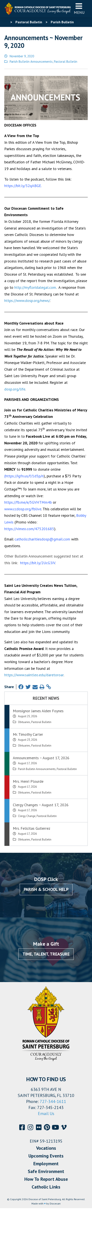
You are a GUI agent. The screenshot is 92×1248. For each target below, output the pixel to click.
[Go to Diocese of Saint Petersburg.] (6, 22)
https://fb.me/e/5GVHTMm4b (28, 502)
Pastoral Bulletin (65, 61)
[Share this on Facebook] (21, 687)
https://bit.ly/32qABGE (22, 185)
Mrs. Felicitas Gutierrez (31, 828)
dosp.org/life (14, 389)
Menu (79, 12)
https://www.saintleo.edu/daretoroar (34, 674)
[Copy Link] (48, 687)
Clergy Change (27, 816)
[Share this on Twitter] (28, 687)
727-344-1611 (53, 1101)
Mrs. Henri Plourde (28, 781)
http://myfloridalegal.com (35, 287)
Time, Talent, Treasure (46, 954)
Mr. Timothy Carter (28, 734)
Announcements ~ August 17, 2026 (41, 757)
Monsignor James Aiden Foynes (38, 710)
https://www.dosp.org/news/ (27, 300)
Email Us (46, 1113)
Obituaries (24, 722)
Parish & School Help (46, 889)
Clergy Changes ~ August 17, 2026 (40, 804)
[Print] (42, 687)
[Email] (35, 687)
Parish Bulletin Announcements (31, 61)
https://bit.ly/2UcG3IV (37, 562)
